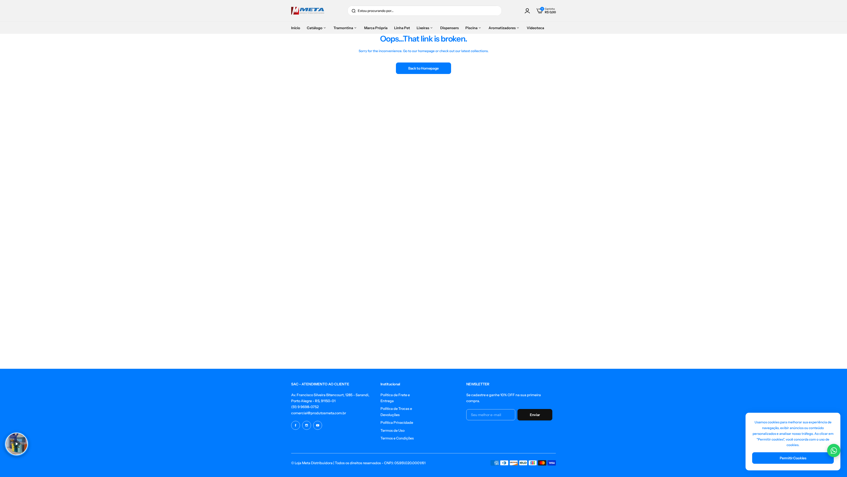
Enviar (535, 415)
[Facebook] (295, 425)
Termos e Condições (397, 438)
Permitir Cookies (793, 458)
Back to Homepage (423, 68)
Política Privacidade (396, 422)
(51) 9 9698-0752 (305, 407)
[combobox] (425, 11)
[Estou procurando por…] (353, 11)
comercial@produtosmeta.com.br (318, 413)
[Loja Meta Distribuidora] (307, 11)
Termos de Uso (392, 430)
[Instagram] (306, 425)
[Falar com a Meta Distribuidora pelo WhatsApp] (833, 450)
